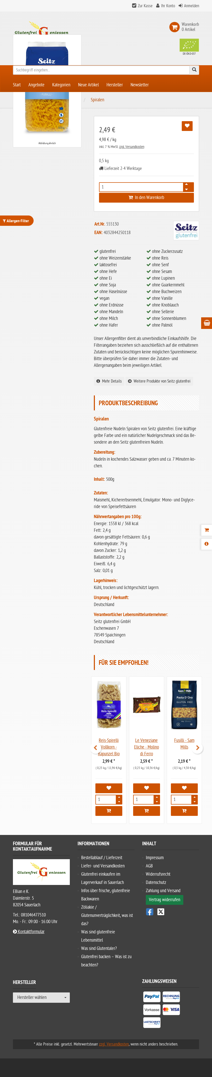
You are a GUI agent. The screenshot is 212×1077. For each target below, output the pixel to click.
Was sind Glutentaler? (99, 948)
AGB (149, 866)
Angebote (36, 85)
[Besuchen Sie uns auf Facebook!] (149, 911)
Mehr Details (111, 381)
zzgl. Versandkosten (131, 147)
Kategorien (61, 85)
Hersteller (115, 85)
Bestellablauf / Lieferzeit (101, 857)
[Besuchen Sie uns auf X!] (170, 911)
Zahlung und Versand (163, 890)
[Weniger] (119, 801)
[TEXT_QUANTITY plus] (186, 185)
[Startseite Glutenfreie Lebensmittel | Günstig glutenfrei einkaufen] (41, 32)
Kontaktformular (30, 931)
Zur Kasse (145, 6)
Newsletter (140, 85)
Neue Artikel (88, 85)
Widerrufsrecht (158, 874)
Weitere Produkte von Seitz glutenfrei (161, 381)
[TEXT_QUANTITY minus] (186, 188)
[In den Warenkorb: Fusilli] (184, 811)
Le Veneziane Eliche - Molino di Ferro (146, 747)
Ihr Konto (168, 6)
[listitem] (152, 997)
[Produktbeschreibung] (206, 544)
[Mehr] (119, 798)
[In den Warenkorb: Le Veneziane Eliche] (146, 811)
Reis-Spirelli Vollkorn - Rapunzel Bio (109, 747)
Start (17, 85)
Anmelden (191, 6)
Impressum (155, 857)
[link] (175, 27)
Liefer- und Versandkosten (103, 866)
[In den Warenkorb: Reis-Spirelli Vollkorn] (108, 811)
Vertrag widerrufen (164, 899)
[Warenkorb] (206, 530)
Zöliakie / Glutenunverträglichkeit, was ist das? (107, 915)
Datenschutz (156, 882)
